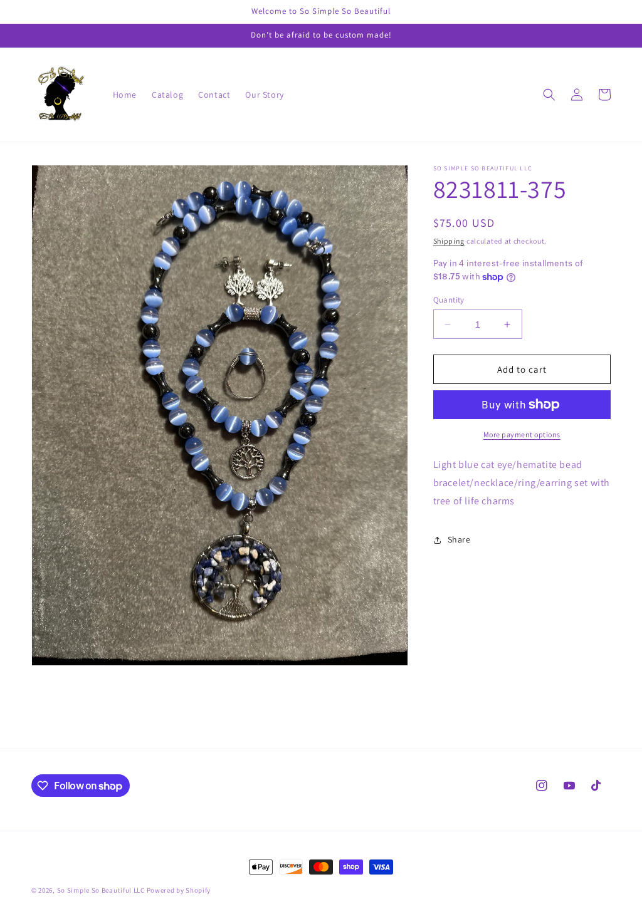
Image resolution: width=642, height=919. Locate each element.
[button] (549, 94)
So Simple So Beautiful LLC (101, 890)
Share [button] (459, 539)
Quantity (449, 299)
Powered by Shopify (179, 890)
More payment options (521, 434)
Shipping (449, 241)
